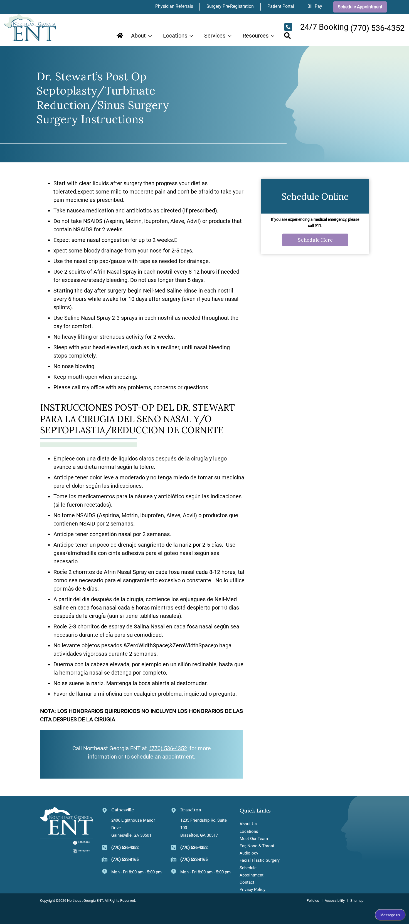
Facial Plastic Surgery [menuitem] (260, 860)
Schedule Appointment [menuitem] (360, 6)
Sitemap (356, 900)
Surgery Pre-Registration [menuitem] (230, 6)
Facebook (84, 841)
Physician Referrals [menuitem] (174, 6)
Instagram (84, 850)
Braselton (190, 809)
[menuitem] (119, 35)
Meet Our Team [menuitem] (254, 838)
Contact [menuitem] (247, 882)
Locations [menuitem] (249, 831)
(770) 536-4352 (168, 748)
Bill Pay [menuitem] (314, 6)
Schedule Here (315, 240)
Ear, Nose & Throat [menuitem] (257, 846)
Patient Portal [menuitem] (280, 6)
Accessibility (335, 900)
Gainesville (122, 809)
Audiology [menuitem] (249, 853)
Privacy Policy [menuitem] (252, 889)
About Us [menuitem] (248, 824)
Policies (313, 900)
